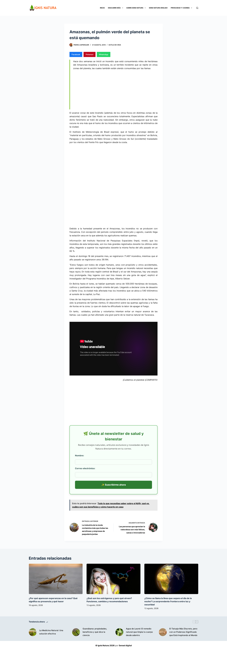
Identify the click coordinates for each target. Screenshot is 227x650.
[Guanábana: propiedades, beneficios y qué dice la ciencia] (76, 632)
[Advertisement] (115, 90)
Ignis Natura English (158, 8)
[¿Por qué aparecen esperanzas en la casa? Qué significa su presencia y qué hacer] (56, 579)
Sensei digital (125, 645)
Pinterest (89, 54)
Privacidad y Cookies (180, 8)
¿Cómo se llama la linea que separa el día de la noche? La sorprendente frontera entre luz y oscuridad (168, 601)
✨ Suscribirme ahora (113, 484)
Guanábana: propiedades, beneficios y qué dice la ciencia (95, 631)
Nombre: (79, 455)
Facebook (76, 54)
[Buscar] (197, 8)
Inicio (102, 8)
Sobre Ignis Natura (134, 8)
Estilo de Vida (115, 45)
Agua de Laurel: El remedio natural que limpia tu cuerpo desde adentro (139, 631)
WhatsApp (103, 54)
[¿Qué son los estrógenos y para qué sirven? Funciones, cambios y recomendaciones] (113, 579)
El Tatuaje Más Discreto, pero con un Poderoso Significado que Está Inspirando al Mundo (183, 631)
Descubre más (114, 8)
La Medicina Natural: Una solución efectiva (51, 632)
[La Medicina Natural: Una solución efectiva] (33, 632)
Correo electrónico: (85, 468)
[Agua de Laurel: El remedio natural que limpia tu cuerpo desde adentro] (119, 632)
